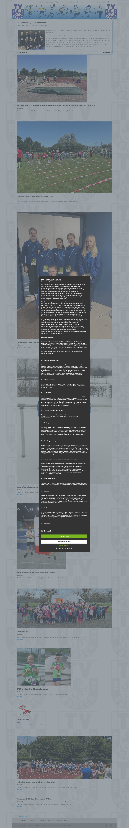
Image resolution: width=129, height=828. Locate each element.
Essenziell (47, 531)
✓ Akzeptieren (64, 536)
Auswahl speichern (64, 541)
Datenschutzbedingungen (64, 548)
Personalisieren (64, 545)
